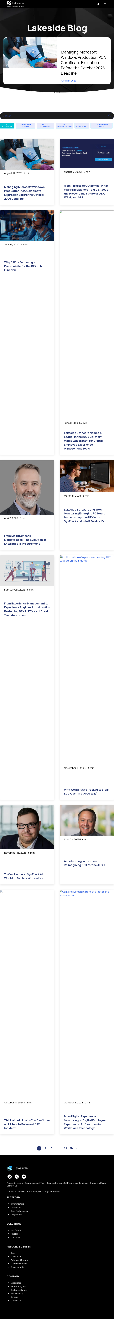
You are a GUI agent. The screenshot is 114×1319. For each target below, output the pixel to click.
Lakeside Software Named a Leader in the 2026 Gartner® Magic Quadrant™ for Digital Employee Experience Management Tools (83, 440)
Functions (15, 1233)
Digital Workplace (45, 125)
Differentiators (17, 1204)
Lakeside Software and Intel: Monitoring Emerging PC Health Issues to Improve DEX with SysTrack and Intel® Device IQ (85, 515)
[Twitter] (17, 1177)
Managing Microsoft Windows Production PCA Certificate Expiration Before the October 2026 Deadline (83, 62)
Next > (73, 1148)
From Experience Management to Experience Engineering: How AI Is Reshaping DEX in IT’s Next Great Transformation (27, 609)
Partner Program (18, 1286)
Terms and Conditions (78, 1183)
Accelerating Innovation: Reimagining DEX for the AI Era (84, 863)
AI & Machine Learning (25, 125)
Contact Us (12, 1185)
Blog (13, 1253)
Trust (42, 1183)
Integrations (16, 1214)
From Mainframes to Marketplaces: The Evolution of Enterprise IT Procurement (25, 540)
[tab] (54, 92)
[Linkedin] (10, 1177)
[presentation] (30, 52)
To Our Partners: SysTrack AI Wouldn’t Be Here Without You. (24, 876)
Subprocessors (32, 1183)
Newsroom (16, 1256)
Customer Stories (19, 1263)
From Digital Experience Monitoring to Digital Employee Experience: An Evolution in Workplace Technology (85, 1122)
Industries (15, 1237)
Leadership (16, 1283)
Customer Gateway (20, 1290)
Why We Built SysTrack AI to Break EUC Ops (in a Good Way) (86, 791)
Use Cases (16, 1230)
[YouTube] (24, 1177)
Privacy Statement (15, 1183)
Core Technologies (19, 1211)
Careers (14, 1297)
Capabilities (16, 1207)
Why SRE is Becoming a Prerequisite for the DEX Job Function (23, 266)
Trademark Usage (98, 1183)
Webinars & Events (19, 1260)
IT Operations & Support (101, 125)
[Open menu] (104, 4)
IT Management (81, 125)
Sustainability (17, 1293)
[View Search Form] (98, 4)
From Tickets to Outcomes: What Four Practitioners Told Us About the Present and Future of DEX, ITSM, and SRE (86, 191)
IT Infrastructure (64, 125)
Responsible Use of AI (57, 1183)
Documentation (18, 1267)
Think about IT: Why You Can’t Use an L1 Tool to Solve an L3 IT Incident (27, 1124)
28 (65, 1148)
